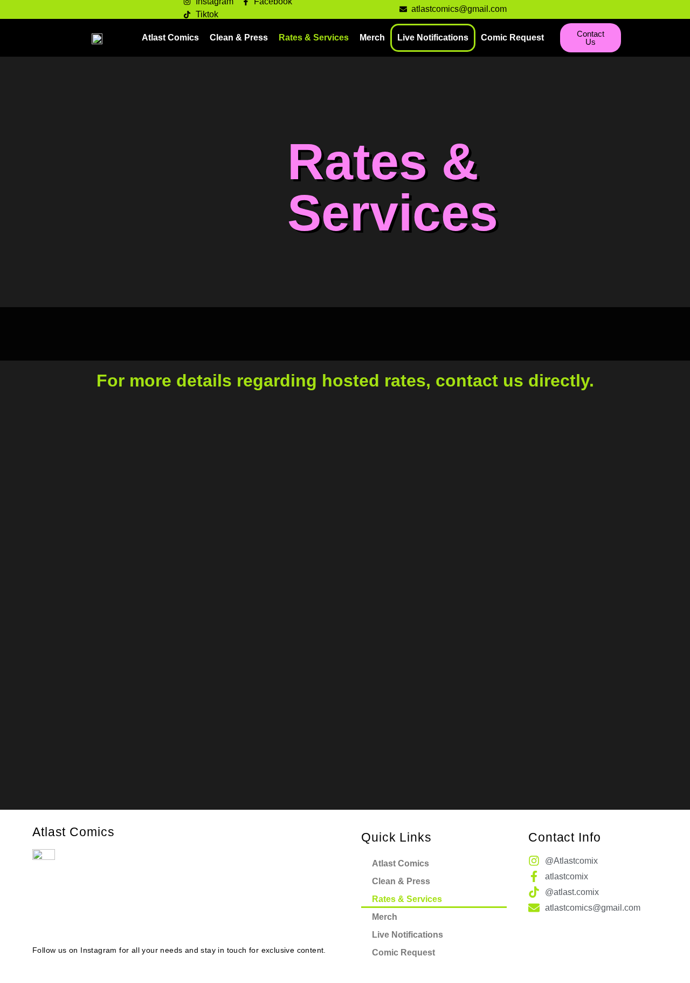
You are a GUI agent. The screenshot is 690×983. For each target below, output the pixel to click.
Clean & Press (239, 37)
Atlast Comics (170, 37)
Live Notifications (432, 37)
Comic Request (512, 37)
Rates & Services (314, 37)
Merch (372, 37)
